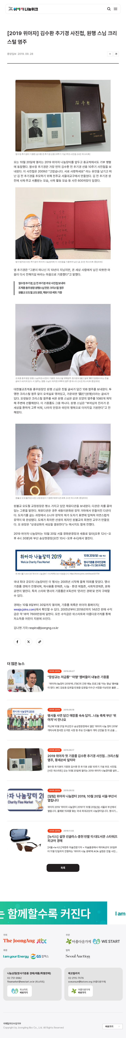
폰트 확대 (116, 54)
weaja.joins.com (24, 609)
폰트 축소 (110, 54)
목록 (63, 867)
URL (39, 641)
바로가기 (109, 1026)
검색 (109, 9)
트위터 (28, 641)
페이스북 (17, 641)
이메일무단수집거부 (12, 1023)
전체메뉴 (115, 9)
